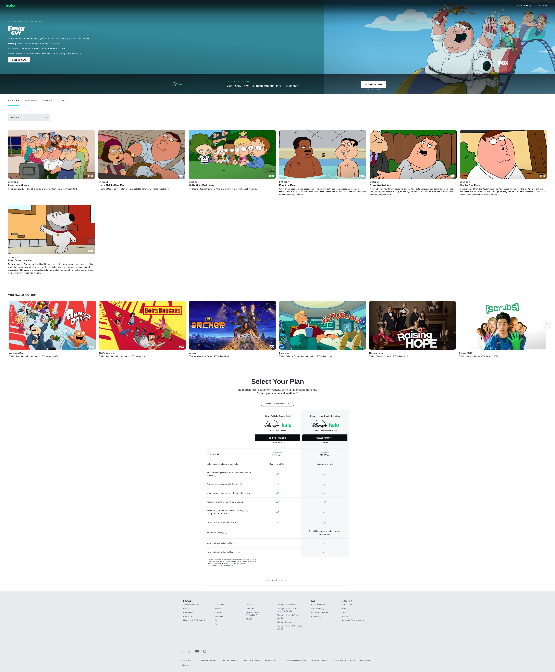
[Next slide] (546, 324)
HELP (312, 601)
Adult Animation (22, 49)
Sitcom (35, 49)
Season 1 (14, 117)
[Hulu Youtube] (199, 651)
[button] (13, 100)
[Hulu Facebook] (185, 651)
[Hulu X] (191, 651)
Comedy (44, 49)
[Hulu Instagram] (204, 651)
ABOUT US (347, 601)
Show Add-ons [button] (275, 580)
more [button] (86, 39)
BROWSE (187, 601)
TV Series (54, 49)
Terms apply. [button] (254, 559)
